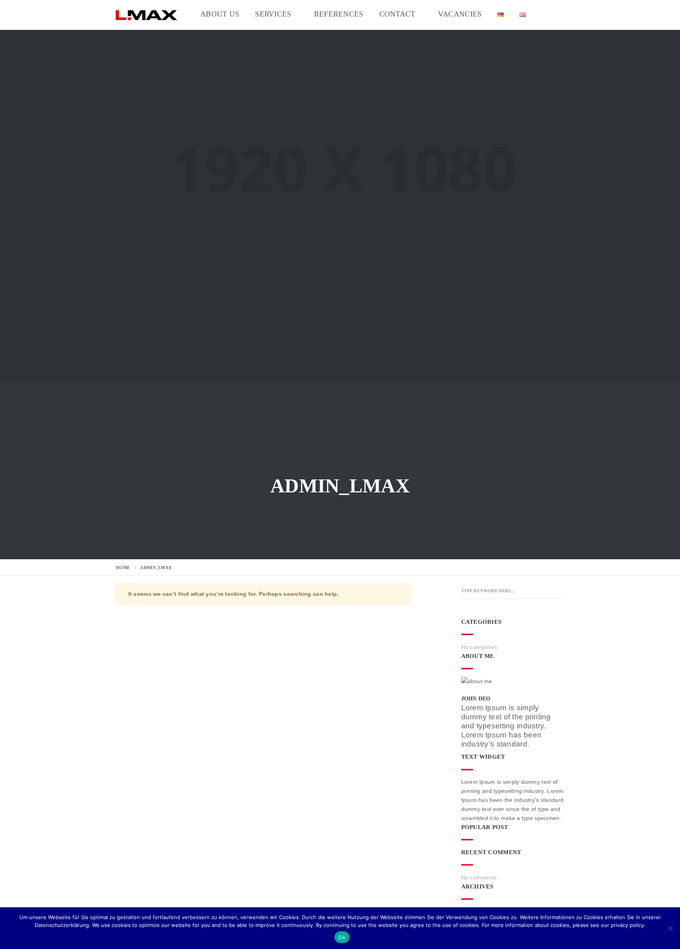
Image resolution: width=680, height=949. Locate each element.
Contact (397, 14)
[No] (670, 928)
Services (273, 14)
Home (123, 567)
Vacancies (460, 14)
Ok (342, 937)
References (339, 14)
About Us (219, 14)
